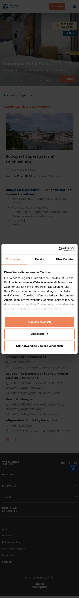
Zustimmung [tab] (14, 259)
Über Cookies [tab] (65, 259)
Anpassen (37, 333)
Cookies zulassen (39, 321)
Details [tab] (39, 259)
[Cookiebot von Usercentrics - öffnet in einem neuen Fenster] (59, 249)
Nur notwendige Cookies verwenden (39, 345)
